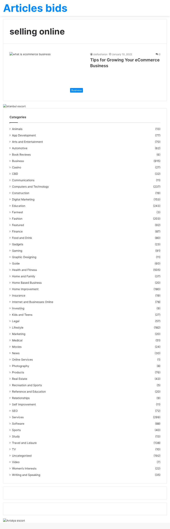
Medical (17, 340)
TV (14, 449)
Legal (15, 321)
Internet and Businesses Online (32, 302)
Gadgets (17, 244)
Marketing (18, 334)
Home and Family (23, 276)
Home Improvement (25, 289)
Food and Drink (22, 237)
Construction (20, 193)
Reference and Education (29, 391)
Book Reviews (21, 154)
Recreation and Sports (27, 385)
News (15, 353)
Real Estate (19, 378)
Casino (16, 167)
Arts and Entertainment (27, 141)
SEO (15, 410)
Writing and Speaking (26, 475)
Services (18, 417)
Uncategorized (22, 455)
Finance (17, 231)
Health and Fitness (24, 270)
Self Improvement (24, 404)
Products (18, 372)
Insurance (18, 295)
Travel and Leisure (24, 442)
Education (18, 205)
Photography (20, 366)
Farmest (17, 212)
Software (18, 423)
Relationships (21, 398)
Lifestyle (17, 327)
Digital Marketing (23, 199)
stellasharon (100, 54)
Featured (18, 225)
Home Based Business (27, 282)
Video (15, 462)
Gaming (17, 250)
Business (18, 161)
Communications (23, 180)
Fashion (17, 218)
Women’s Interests (24, 468)
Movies (17, 346)
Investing (18, 308)
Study (16, 436)
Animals (17, 129)
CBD (15, 173)
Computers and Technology (30, 186)
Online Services (22, 359)
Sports (16, 430)
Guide (16, 263)
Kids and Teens (22, 314)
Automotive (19, 148)
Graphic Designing (24, 257)
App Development (24, 135)
